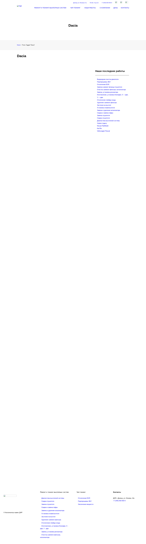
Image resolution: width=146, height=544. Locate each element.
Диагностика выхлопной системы (108, 120)
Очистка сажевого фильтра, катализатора (111, 89)
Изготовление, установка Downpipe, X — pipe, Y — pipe (112, 96)
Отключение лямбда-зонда (106, 100)
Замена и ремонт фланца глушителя (109, 87)
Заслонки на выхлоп (104, 105)
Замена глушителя (103, 115)
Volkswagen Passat (103, 131)
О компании (105, 8)
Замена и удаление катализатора (108, 110)
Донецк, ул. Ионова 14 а (80, 2)
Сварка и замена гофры (105, 113)
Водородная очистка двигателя (107, 79)
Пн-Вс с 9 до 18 (94, 2)
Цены (115, 8)
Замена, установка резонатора (107, 92)
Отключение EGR (103, 84)
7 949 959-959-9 (26, 464)
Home (18, 45)
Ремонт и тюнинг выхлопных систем (50, 8)
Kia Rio (99, 128)
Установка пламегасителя (106, 108)
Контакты (125, 8)
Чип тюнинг (75, 8)
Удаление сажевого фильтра (107, 102)
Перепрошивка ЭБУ (104, 82)
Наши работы (90, 8)
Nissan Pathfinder (103, 126)
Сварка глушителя (103, 118)
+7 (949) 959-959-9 (107, 2)
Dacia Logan (28, 135)
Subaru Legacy (102, 123)
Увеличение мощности (85, 504)
